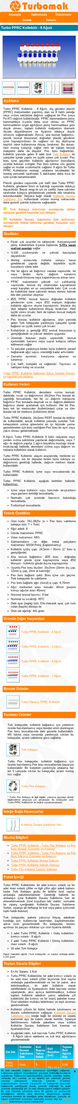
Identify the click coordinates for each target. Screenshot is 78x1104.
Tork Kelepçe (61, 154)
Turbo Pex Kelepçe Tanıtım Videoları (34, 869)
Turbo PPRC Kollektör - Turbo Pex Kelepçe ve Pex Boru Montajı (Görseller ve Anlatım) (43, 847)
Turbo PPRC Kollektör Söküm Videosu (35, 865)
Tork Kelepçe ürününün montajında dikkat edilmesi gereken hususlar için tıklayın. (39, 211)
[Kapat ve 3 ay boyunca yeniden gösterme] (75, 1071)
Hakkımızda (39, 14)
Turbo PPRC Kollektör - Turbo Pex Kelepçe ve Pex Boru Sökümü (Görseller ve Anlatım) (43, 854)
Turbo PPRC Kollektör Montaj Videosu (35, 860)
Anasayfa (15, 14)
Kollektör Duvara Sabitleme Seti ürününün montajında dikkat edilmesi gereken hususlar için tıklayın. (39, 223)
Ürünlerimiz (63, 14)
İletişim (51, 20)
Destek (27, 20)
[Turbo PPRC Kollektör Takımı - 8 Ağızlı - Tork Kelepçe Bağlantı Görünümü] (39, 56)
